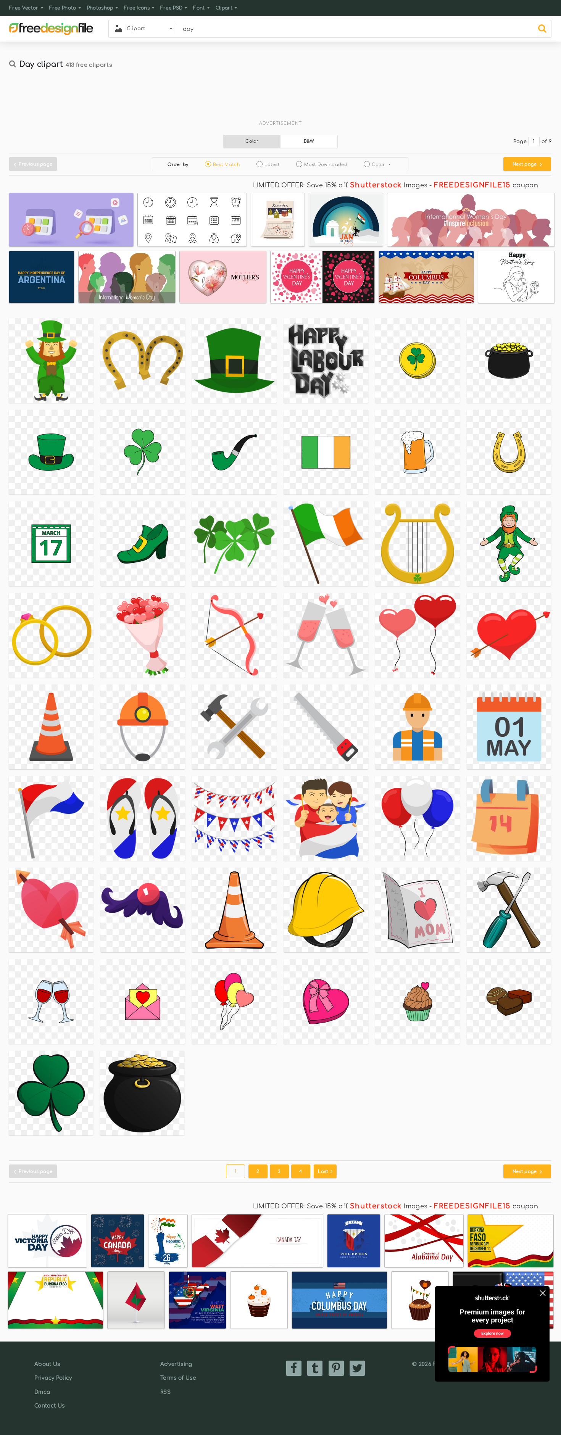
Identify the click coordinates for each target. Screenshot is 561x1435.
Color (252, 141)
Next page (525, 164)
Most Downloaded (325, 164)
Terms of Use (178, 1378)
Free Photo (62, 8)
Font (199, 8)
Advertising (176, 1364)
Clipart (224, 8)
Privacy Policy (53, 1378)
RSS (165, 1392)
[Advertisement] (280, 98)
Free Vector (24, 8)
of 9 (546, 141)
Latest (272, 164)
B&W (309, 141)
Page (520, 141)
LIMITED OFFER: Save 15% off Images (340, 185)
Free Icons (137, 8)
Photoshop (100, 8)
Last (324, 1171)
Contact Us (49, 1406)
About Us (47, 1364)
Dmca (42, 1392)
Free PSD (171, 8)
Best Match (226, 164)
